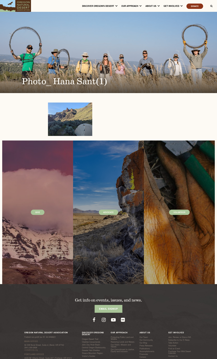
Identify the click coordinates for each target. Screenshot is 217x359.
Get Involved (171, 5)
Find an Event (174, 348)
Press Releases (146, 345)
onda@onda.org (31, 349)
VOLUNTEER (179, 212)
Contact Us (173, 356)
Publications (145, 348)
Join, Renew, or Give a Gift (179, 337)
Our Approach (129, 5)
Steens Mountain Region (92, 353)
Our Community (146, 340)
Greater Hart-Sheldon (91, 350)
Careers (143, 357)
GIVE (37, 212)
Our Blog (143, 342)
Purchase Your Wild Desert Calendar (179, 352)
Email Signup (108, 308)
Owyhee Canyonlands (91, 342)
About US (150, 5)
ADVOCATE (108, 212)
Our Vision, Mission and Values (121, 345)
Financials (144, 354)
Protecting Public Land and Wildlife (122, 338)
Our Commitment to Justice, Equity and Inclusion (122, 350)
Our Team (144, 337)
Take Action (173, 342)
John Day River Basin (91, 344)
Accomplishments (147, 351)
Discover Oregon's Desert (98, 5)
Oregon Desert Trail (90, 339)
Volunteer (172, 345)
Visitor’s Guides (88, 356)
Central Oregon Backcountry (94, 347)
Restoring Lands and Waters (122, 342)
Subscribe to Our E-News (179, 340)
